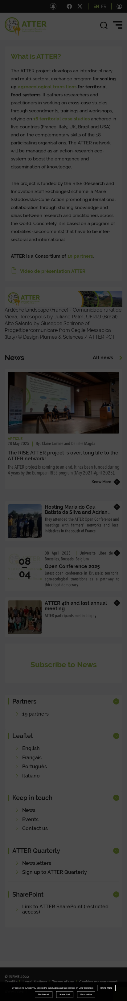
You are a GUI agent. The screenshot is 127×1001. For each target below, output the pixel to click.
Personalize (86, 994)
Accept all (64, 994)
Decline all (43, 994)
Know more (106, 988)
